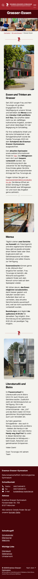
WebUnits (6, 540)
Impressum (6, 551)
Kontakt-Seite (14, 512)
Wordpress (24, 572)
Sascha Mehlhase (16, 574)
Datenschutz (7, 554)
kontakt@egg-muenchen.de (23, 491)
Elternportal (6, 538)
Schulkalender (7, 535)
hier (15, 156)
